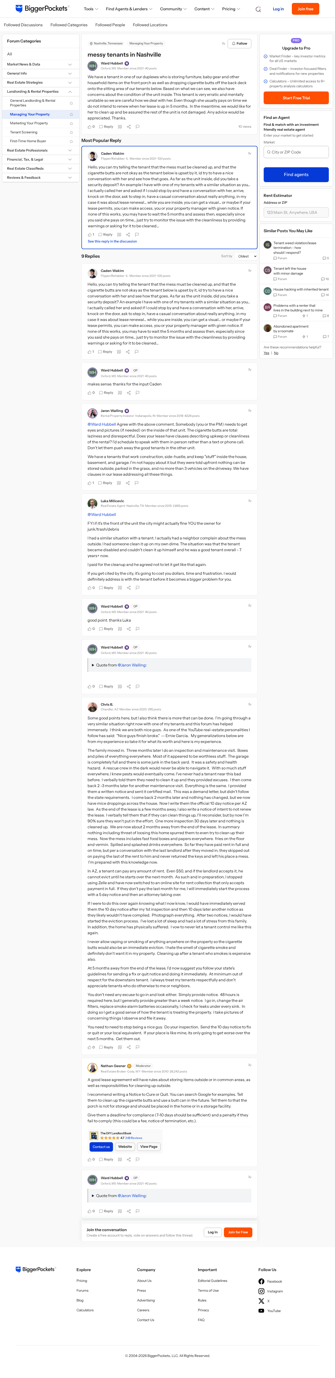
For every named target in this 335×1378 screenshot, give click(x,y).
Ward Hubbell (112, 63)
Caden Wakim (112, 153)
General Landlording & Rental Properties (32, 103)
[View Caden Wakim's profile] (93, 156)
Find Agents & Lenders (127, 8)
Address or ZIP (275, 202)
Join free (305, 8)
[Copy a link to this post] (129, 127)
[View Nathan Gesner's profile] (92, 1068)
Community (171, 8)
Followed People (110, 24)
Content (202, 8)
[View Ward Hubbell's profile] (92, 66)
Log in (278, 8)
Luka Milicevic (112, 501)
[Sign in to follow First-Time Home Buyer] (71, 141)
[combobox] (298, 152)
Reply (108, 126)
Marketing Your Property (29, 123)
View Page (148, 1146)
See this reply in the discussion (112, 241)
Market (269, 142)
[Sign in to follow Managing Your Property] (71, 114)
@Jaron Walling (132, 665)
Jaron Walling (112, 410)
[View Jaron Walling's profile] (92, 413)
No (276, 353)
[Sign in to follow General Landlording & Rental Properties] (71, 103)
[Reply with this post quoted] (120, 127)
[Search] (258, 9)
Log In (213, 1232)
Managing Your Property (30, 114)
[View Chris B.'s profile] (92, 707)
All (9, 53)
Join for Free (238, 1232)
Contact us (101, 1147)
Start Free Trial (296, 97)
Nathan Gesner (113, 1066)
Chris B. (107, 704)
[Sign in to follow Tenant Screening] (71, 132)
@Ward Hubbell (102, 424)
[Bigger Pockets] (43, 9)
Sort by (226, 256)
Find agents (296, 174)
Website (125, 1146)
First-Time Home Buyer (28, 141)
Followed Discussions (23, 24)
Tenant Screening (23, 132)
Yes (266, 353)
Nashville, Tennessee (108, 43)
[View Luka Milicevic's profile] (92, 504)
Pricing (228, 8)
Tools (88, 8)
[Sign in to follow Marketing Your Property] (71, 124)
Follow (242, 43)
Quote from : (121, 665)
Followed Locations (150, 24)
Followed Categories (69, 24)
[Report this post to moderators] (137, 127)
